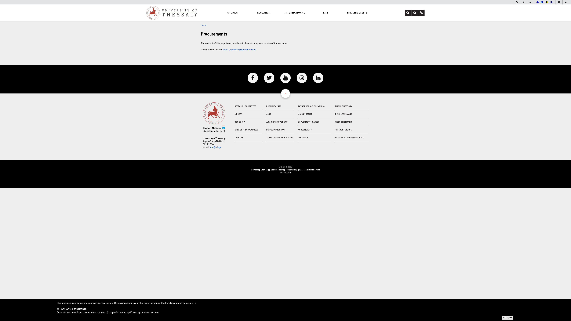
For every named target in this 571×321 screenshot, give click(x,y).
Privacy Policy (291, 170)
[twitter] (269, 78)
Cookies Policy (277, 170)
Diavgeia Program (275, 130)
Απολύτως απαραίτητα (73, 308)
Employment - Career (308, 122)
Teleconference (343, 130)
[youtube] (285, 78)
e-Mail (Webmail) (343, 114)
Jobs (268, 114)
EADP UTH (239, 138)
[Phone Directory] (565, 2)
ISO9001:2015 (285, 173)
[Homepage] (171, 12)
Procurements (273, 106)
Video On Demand (343, 122)
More (194, 303)
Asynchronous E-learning (311, 106)
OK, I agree (507, 318)
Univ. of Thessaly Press (246, 130)
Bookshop (240, 122)
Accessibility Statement (310, 170)
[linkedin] (318, 78)
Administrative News (276, 122)
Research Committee (245, 106)
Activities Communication (279, 138)
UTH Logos (303, 138)
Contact (254, 170)
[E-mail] (559, 2)
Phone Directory (343, 106)
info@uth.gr (215, 147)
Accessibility (305, 130)
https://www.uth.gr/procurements (239, 49)
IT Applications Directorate (349, 138)
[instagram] (302, 78)
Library (238, 114)
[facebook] (253, 78)
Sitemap (264, 170)
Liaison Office (305, 114)
